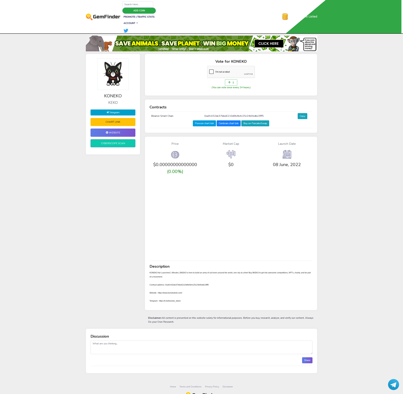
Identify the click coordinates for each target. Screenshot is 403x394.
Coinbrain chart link (229, 123)
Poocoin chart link (204, 123)
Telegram (114, 112)
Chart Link (113, 122)
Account (130, 23)
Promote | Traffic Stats (139, 16)
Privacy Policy (212, 386)
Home (173, 386)
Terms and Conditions (190, 386)
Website (114, 132)
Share (307, 360)
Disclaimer (228, 386)
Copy (302, 116)
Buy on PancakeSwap (255, 123)
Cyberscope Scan (113, 143)
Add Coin (139, 10)
